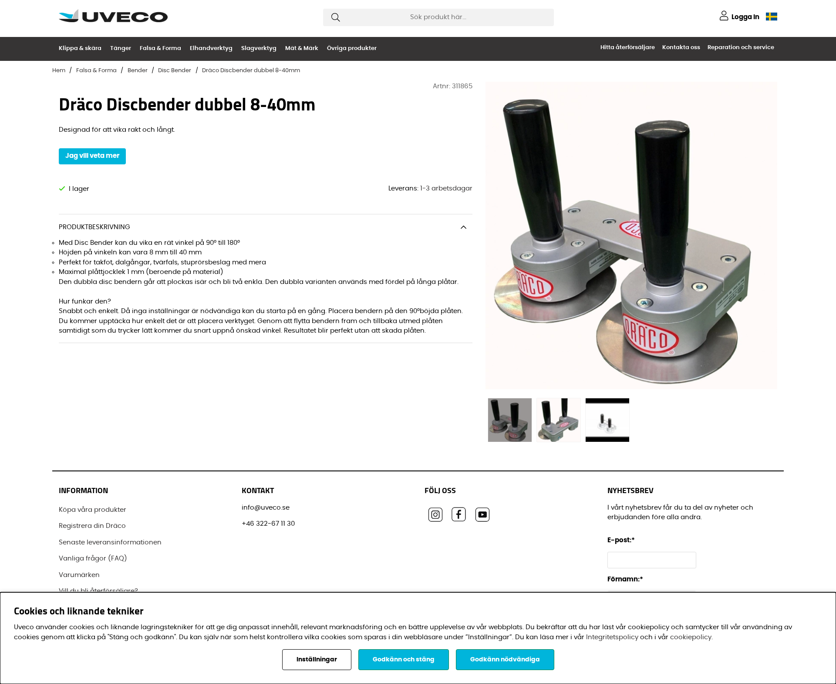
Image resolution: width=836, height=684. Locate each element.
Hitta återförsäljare (627, 47)
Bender (138, 70)
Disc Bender (174, 70)
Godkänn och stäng (404, 660)
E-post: (621, 540)
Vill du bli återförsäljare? (98, 591)
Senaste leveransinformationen (110, 542)
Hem (58, 70)
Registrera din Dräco (92, 526)
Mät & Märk (301, 48)
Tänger (120, 48)
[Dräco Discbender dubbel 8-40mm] (510, 420)
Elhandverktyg (211, 48)
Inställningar (317, 660)
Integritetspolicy (612, 637)
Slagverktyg (258, 48)
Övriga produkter (352, 48)
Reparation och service (741, 47)
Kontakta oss (681, 47)
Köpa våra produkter (92, 510)
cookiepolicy (690, 637)
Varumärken (79, 575)
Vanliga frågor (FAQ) (93, 558)
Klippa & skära (80, 48)
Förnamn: (625, 579)
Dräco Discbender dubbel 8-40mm (251, 70)
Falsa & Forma (160, 48)
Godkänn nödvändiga (505, 660)
